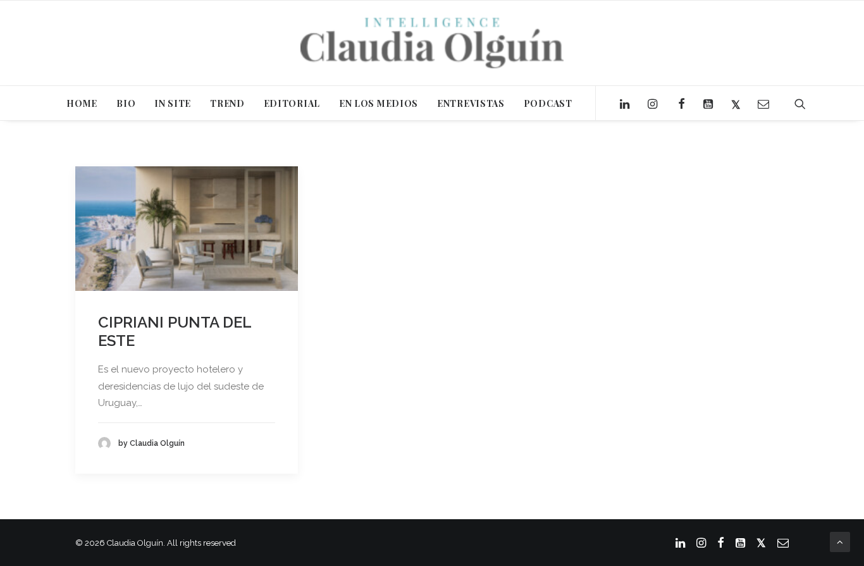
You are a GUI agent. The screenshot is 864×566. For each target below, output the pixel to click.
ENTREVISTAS (471, 103)
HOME (81, 103)
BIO (125, 103)
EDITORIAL (292, 103)
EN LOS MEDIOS (378, 103)
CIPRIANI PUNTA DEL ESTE (174, 331)
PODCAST (548, 103)
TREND (227, 103)
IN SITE (172, 103)
